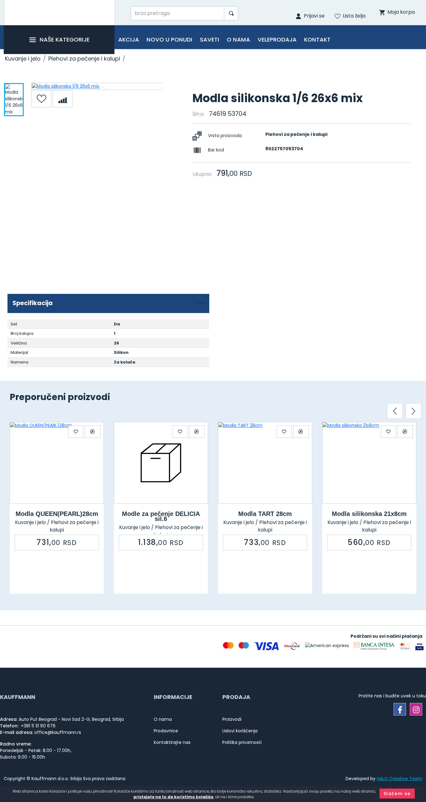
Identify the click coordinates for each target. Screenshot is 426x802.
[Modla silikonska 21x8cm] (369, 462)
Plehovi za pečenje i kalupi (84, 58)
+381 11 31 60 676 (38, 726)
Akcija (128, 39)
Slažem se (397, 793)
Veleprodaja (277, 39)
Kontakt (317, 39)
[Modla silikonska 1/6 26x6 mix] (97, 86)
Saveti (209, 39)
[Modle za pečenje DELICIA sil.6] (161, 462)
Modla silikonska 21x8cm (369, 513)
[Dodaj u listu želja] (41, 98)
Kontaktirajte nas (172, 742)
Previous (395, 411)
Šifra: (198, 114)
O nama (238, 39)
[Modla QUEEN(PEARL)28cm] (57, 462)
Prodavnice (166, 731)
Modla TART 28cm (265, 513)
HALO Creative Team (399, 778)
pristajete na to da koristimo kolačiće (173, 797)
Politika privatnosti (242, 742)
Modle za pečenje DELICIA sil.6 (161, 516)
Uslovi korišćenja (240, 731)
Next (413, 411)
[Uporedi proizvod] (63, 98)
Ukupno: (202, 174)
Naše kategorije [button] (65, 39)
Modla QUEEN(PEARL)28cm (57, 513)
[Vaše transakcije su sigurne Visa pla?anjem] (419, 646)
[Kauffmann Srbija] (59, 12)
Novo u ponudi (169, 39)
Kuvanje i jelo (23, 58)
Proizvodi (231, 719)
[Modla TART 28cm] (265, 462)
